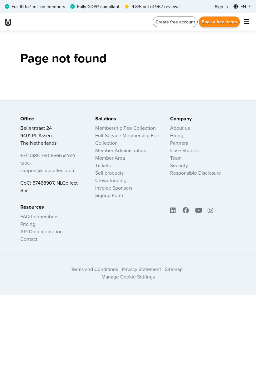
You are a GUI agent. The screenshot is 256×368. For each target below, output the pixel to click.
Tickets (103, 165)
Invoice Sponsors (113, 187)
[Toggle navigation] (247, 22)
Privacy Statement (141, 269)
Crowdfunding (110, 180)
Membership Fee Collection (125, 127)
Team (176, 157)
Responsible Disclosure (195, 172)
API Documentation (41, 231)
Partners (179, 142)
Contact (28, 238)
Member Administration (120, 150)
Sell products (109, 172)
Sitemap (174, 269)
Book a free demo (219, 22)
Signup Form (109, 195)
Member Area (110, 157)
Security (179, 165)
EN (243, 6)
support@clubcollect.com (48, 170)
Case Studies (184, 150)
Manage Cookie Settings (128, 276)
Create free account (175, 22)
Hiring (176, 135)
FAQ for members (39, 216)
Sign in (221, 6)
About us (180, 127)
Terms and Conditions (94, 269)
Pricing (27, 223)
